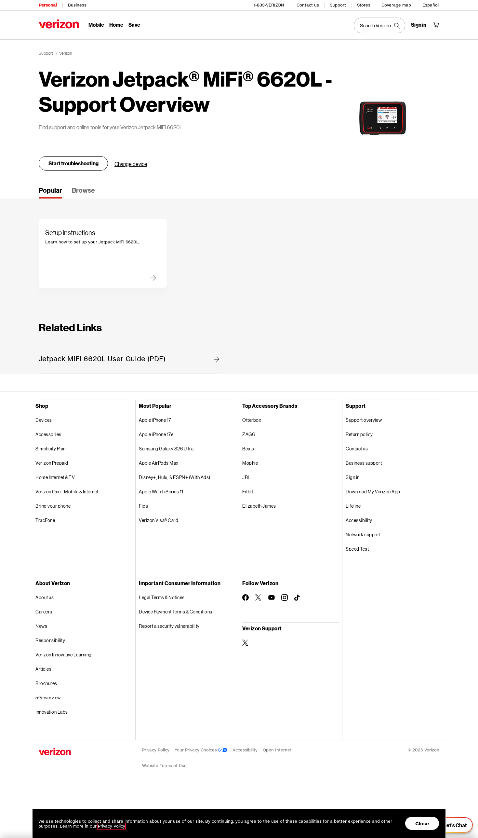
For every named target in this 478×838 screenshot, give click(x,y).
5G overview (48, 697)
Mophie (250, 463)
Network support (363, 534)
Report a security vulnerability (169, 626)
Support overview (364, 420)
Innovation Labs (51, 712)
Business (77, 5)
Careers (43, 611)
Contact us (308, 5)
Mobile (96, 24)
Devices (43, 420)
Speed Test (357, 549)
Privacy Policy (155, 750)
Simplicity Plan (50, 448)
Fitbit (247, 491)
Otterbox (251, 420)
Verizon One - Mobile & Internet (67, 491)
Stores (363, 5)
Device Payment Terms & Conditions (175, 611)
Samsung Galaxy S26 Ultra (166, 448)
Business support (364, 463)
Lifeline (353, 506)
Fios (143, 506)
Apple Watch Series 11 (161, 491)
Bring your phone (53, 506)
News (41, 626)
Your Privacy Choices (196, 750)
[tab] (50, 192)
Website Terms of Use (164, 765)
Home (116, 24)
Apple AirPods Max (159, 463)
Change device (130, 164)
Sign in (353, 477)
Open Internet (277, 750)
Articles (43, 669)
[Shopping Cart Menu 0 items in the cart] (436, 25)
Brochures (46, 683)
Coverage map (396, 5)
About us (44, 597)
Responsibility (50, 640)
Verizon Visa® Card (158, 520)
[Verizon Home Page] (59, 24)
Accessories (48, 434)
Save (134, 24)
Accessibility (359, 520)
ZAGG (248, 434)
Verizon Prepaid (51, 463)
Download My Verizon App (373, 491)
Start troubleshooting (73, 163)
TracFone (45, 520)
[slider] (451, 825)
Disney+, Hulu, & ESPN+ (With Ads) (174, 477)
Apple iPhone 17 (155, 420)
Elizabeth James (259, 506)
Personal (48, 5)
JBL (246, 477)
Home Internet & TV (55, 477)
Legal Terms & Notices (162, 597)
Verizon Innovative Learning (63, 654)
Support (338, 5)
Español (430, 5)
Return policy (359, 434)
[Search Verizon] (379, 25)
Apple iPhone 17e (156, 434)
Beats (248, 448)
